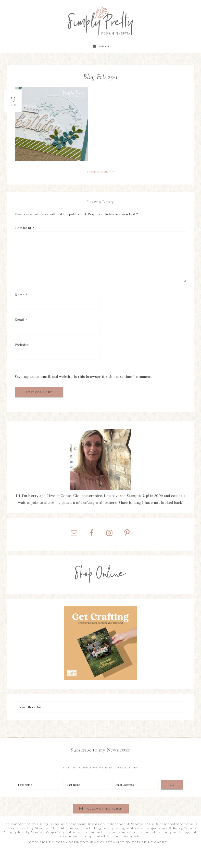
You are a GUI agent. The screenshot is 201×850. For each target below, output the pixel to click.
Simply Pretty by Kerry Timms (101, 20)
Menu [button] (104, 46)
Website (22, 345)
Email (21, 320)
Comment (25, 228)
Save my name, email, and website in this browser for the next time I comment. (84, 376)
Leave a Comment (100, 172)
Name (21, 295)
